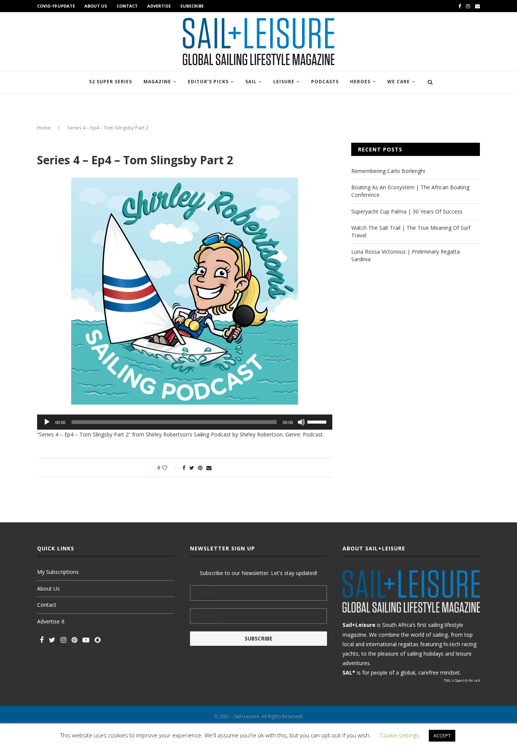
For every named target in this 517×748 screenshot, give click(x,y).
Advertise (159, 6)
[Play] (47, 422)
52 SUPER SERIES (110, 81)
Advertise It (51, 621)
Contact (127, 6)
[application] (184, 422)
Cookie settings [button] (399, 735)
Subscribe (192, 6)
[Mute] (301, 422)
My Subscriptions (58, 571)
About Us (95, 6)
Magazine (157, 81)
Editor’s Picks (208, 81)
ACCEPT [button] (442, 735)
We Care (398, 81)
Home (44, 127)
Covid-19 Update (56, 6)
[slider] (318, 421)
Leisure (283, 81)
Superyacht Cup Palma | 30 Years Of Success (406, 211)
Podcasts (325, 81)
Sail (251, 81)
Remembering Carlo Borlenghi (388, 171)
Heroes (360, 81)
